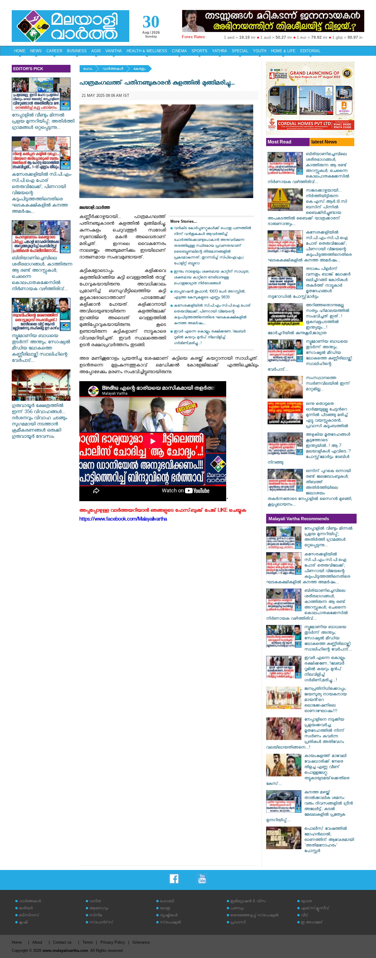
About (37, 942)
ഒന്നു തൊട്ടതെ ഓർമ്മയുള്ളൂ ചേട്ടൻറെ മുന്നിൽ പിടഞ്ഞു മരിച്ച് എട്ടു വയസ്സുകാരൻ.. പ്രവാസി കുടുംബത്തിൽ (327, 416)
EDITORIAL (310, 51)
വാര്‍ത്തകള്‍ (113, 69)
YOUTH (259, 51)
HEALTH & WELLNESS (147, 51)
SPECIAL (240, 51)
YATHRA (219, 51)
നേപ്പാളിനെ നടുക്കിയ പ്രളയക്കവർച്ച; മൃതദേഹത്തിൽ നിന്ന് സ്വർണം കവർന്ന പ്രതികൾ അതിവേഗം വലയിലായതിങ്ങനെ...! (305, 734)
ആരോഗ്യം (98, 909)
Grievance (141, 942)
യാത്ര (165, 909)
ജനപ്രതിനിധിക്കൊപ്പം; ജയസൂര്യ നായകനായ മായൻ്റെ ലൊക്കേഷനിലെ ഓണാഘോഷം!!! (325, 700)
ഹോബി (167, 902)
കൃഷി (23, 923)
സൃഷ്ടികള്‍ (168, 916)
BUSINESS (77, 51)
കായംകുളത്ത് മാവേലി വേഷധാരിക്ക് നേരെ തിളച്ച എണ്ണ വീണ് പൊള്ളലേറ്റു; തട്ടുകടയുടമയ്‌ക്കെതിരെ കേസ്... (307, 770)
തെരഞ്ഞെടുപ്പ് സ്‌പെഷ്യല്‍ (254, 916)
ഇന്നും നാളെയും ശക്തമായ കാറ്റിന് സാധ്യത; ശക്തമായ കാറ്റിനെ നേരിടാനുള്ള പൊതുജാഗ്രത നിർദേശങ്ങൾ (211, 278)
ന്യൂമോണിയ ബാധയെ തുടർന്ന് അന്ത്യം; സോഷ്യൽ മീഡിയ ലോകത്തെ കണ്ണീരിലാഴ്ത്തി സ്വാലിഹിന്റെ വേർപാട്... (41, 349)
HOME (20, 51)
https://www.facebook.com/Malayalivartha (123, 520)
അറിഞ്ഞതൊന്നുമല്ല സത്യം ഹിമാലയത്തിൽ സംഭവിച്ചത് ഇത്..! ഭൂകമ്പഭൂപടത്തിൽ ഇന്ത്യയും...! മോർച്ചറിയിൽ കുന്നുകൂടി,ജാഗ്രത (308, 320)
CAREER (54, 51)
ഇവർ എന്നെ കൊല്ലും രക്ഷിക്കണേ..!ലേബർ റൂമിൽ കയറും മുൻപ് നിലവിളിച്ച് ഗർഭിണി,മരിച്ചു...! (210, 338)
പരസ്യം (237, 909)
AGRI (96, 51)
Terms (88, 942)
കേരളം (139, 69)
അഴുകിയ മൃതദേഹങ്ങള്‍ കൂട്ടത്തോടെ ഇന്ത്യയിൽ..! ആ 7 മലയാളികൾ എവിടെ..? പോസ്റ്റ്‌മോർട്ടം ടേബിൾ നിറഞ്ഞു (309, 449)
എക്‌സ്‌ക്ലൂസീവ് (315, 909)
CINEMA (179, 51)
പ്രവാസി (238, 923)
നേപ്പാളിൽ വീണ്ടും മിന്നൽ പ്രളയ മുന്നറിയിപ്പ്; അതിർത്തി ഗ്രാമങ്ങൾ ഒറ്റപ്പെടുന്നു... (43, 122)
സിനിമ (95, 916)
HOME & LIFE (283, 51)
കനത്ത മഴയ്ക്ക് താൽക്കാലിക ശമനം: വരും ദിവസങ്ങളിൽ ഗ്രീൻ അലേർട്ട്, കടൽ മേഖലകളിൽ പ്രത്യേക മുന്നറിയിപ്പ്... (309, 807)
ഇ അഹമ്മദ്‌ (312, 923)
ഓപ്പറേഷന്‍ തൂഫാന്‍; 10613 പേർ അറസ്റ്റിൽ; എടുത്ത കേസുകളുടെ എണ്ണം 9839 (209, 295)
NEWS (36, 51)
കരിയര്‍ (26, 909)
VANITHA (113, 51)
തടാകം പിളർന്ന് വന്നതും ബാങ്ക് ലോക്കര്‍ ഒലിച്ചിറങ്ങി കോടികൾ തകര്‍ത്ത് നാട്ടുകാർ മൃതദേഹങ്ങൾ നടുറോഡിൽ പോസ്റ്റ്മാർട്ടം (309, 283)
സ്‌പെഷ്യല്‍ (170, 923)
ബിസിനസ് (29, 916)
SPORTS (199, 51)
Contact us (62, 942)
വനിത (95, 902)
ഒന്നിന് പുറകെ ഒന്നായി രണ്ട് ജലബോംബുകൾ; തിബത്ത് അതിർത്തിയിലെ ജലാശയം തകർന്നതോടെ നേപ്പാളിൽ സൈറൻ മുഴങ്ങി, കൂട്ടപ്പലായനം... (310, 488)
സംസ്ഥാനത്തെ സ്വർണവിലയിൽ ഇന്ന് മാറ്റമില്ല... (328, 384)
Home (17, 942)
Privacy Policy (112, 942)
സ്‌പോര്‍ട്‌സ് (101, 923)
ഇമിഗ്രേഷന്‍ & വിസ (248, 902)
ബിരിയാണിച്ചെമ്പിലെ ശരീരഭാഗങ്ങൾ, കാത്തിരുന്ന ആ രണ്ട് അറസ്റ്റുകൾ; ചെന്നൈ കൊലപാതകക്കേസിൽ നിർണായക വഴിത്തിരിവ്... (42, 274)
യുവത (306, 902)
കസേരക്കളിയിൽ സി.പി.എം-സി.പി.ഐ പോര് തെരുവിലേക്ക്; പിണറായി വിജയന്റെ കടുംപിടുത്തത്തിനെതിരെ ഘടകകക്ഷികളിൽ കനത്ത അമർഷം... (42, 194)
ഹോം (87, 69)
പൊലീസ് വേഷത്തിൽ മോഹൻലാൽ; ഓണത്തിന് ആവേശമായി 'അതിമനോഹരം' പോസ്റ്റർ (329, 840)
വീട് (304, 916)
